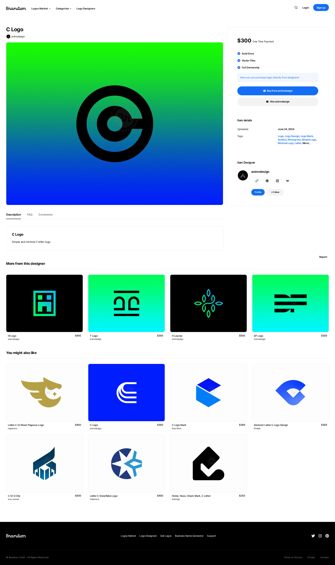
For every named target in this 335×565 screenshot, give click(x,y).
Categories (62, 8)
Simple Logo (309, 139)
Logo (281, 136)
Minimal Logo (285, 143)
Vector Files (248, 60)
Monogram (294, 139)
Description (13, 214)
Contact (324, 557)
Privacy (311, 557)
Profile (258, 192)
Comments (45, 214)
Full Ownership (250, 67)
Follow (276, 192)
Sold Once (248, 53)
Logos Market (39, 8)
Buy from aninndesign (280, 90)
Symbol (282, 139)
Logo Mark (307, 136)
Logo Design (292, 136)
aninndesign (18, 36)
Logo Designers (85, 8)
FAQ (29, 214)
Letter (298, 143)
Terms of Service (293, 557)
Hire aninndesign (279, 101)
